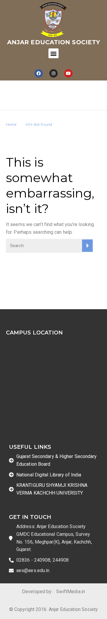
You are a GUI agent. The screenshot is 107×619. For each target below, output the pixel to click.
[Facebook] (38, 73)
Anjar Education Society (53, 42)
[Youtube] (68, 73)
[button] (53, 53)
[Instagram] (53, 73)
